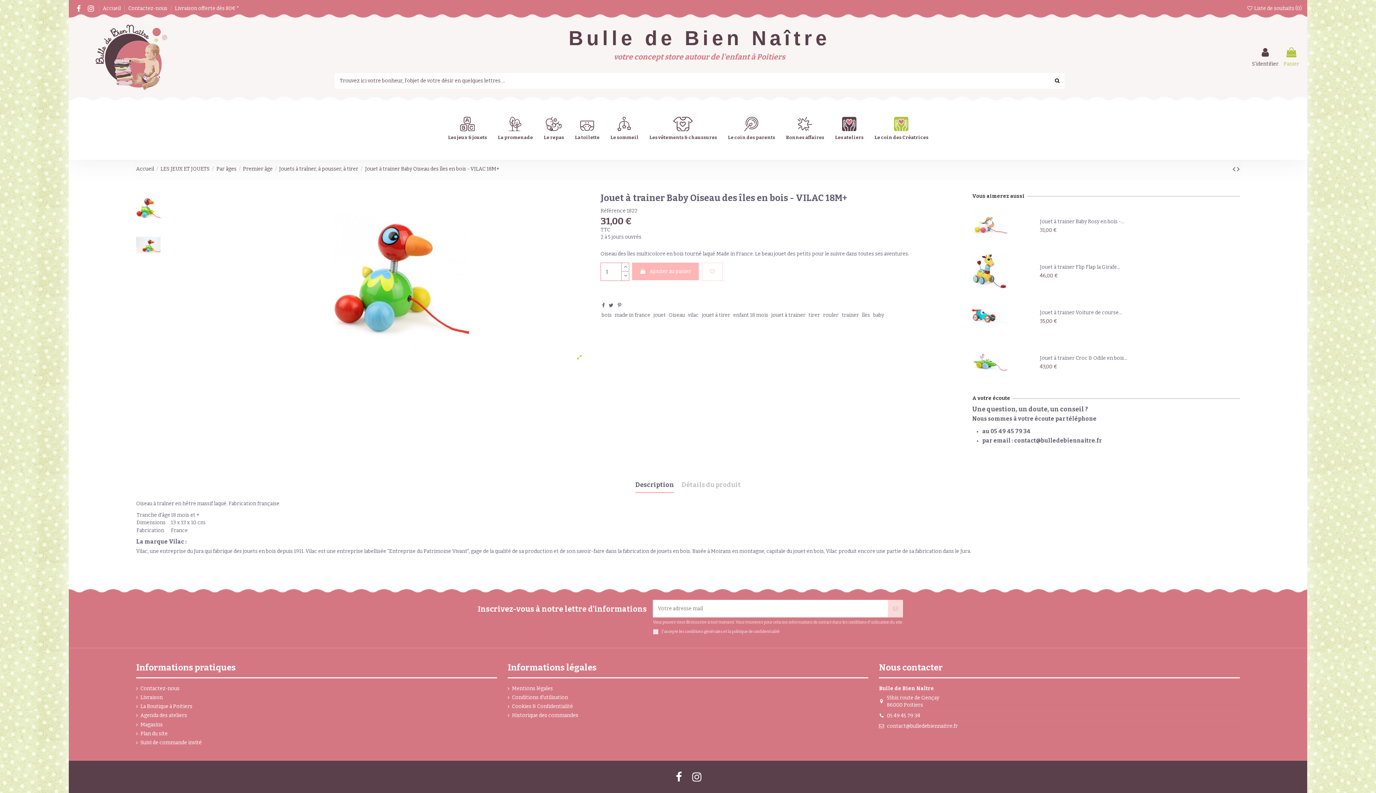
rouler (830, 315)
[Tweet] (611, 305)
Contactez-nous (148, 8)
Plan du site (154, 734)
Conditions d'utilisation (540, 697)
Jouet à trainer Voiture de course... (1081, 313)
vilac (693, 315)
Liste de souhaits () (1277, 8)
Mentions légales (532, 688)
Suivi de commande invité (171, 743)
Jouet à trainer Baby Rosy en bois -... (1082, 222)
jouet (660, 315)
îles (866, 315)
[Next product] (1238, 169)
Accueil (112, 8)
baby (878, 315)
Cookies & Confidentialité (542, 706)
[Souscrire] (895, 608)
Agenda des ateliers (163, 715)
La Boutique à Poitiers (166, 706)
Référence (613, 211)
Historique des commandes (545, 715)
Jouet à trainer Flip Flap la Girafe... (1080, 267)
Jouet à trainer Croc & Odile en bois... (1083, 358)
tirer (814, 315)
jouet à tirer (716, 315)
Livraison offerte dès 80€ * (207, 8)
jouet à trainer (788, 315)
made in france (632, 315)
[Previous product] (1235, 169)
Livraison (151, 697)
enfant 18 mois (750, 315)
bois (607, 315)
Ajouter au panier (670, 271)
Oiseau (677, 315)
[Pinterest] (619, 305)
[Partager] (603, 305)
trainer (850, 315)
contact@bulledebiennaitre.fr (922, 726)
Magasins (151, 725)
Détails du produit (711, 485)
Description (654, 485)
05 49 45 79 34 (903, 716)
